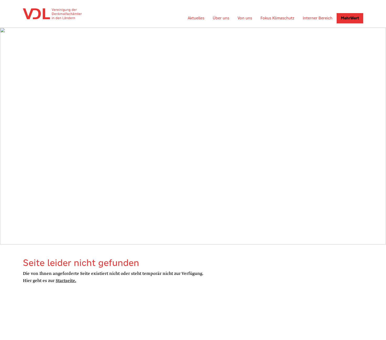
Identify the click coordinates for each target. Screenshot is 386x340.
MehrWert (350, 17)
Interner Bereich (317, 17)
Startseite (65, 281)
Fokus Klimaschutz (277, 17)
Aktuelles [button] (196, 17)
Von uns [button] (245, 17)
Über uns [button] (221, 17)
